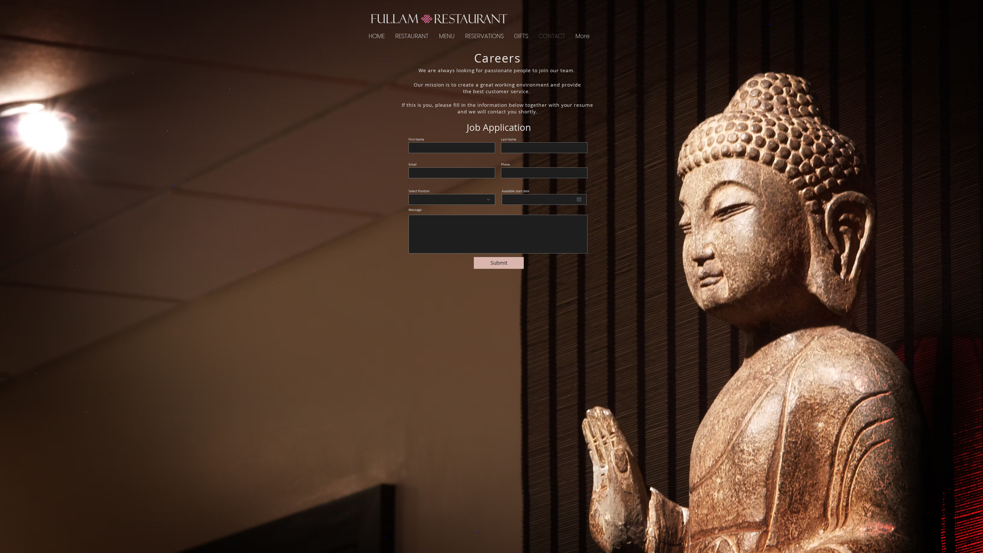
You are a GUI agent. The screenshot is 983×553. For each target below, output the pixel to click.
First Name (416, 139)
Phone (505, 164)
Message (415, 209)
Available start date (517, 191)
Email (412, 164)
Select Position (419, 191)
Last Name (508, 139)
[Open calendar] (579, 199)
